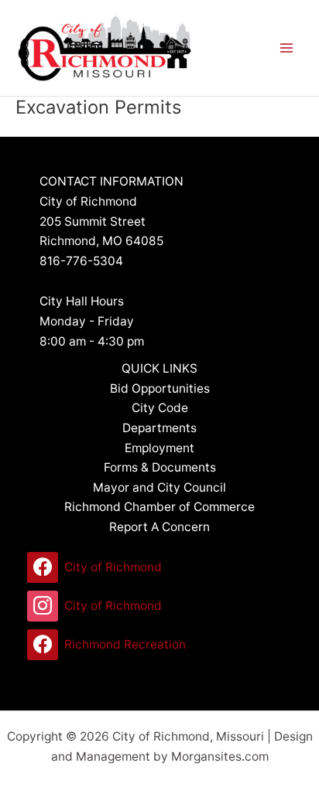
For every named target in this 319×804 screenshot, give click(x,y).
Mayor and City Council (159, 487)
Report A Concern (159, 527)
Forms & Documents (160, 467)
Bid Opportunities (160, 388)
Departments (159, 428)
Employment (159, 448)
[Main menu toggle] (287, 47)
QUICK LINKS (159, 368)
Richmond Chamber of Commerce (159, 506)
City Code (160, 407)
